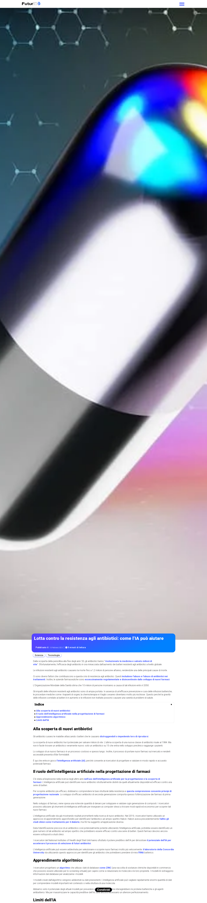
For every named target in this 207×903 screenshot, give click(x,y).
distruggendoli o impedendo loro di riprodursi (124, 736)
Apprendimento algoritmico (50, 717)
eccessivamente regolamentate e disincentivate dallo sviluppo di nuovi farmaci (127, 679)
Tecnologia (54, 655)
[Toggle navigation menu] (182, 3)
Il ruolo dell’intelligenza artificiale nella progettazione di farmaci (70, 713)
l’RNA (141, 852)
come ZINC (105, 867)
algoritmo (65, 867)
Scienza (39, 655)
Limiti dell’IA (42, 720)
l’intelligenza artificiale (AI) (71, 760)
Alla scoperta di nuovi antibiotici (53, 710)
